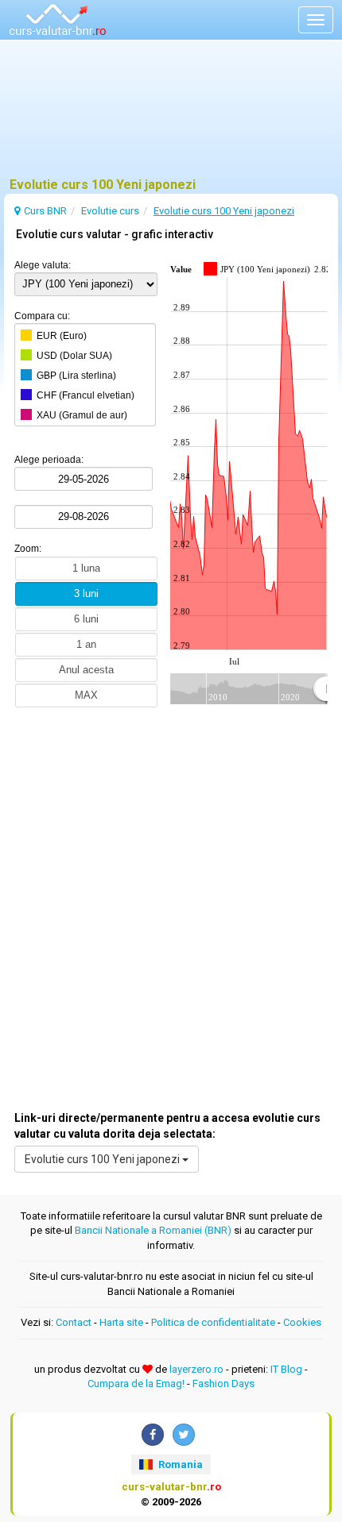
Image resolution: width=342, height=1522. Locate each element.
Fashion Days (223, 1383)
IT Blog (286, 1369)
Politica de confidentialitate (213, 1322)
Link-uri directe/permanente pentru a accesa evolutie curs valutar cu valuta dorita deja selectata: (167, 1126)
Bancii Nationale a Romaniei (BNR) (153, 1230)
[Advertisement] (171, 115)
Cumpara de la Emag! (136, 1383)
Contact (73, 1322)
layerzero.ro (196, 1369)
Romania (179, 1464)
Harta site (121, 1322)
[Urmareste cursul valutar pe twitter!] (184, 1435)
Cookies (302, 1322)
